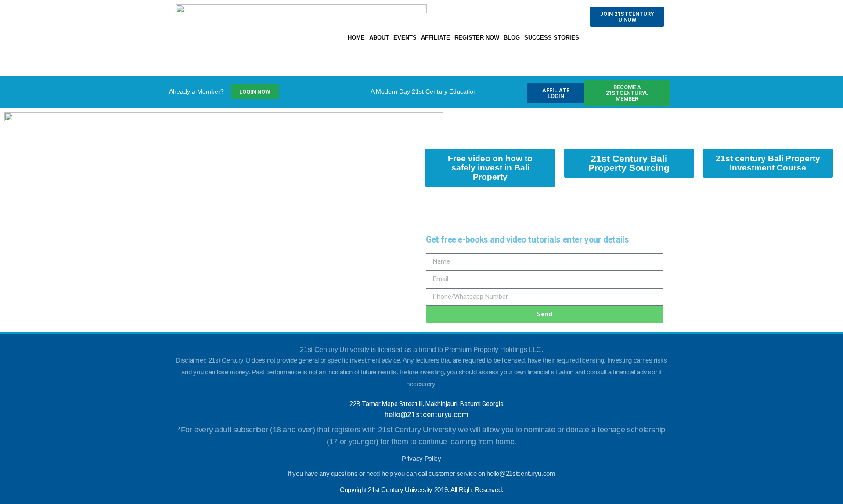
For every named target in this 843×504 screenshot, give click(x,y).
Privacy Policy (421, 458)
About (379, 37)
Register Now (476, 37)
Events (405, 37)
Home (356, 37)
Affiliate (435, 37)
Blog (512, 37)
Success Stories (551, 37)
